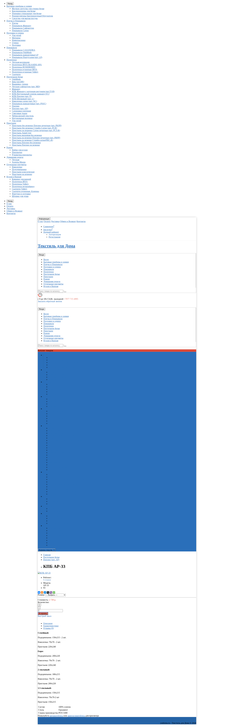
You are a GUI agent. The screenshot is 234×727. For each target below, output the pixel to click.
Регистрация (54, 237)
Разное (9, 147)
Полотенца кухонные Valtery (25, 72)
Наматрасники (18, 40)
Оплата (9, 206)
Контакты (11, 213)
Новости (80, 718)
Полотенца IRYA (20, 181)
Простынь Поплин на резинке (26, 145)
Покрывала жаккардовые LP (25, 55)
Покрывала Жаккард (21, 25)
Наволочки (17, 167)
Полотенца (11, 60)
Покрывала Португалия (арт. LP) (27, 57)
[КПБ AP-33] (44, 573)
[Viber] (51, 592)
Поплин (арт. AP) (20, 108)
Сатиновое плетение (21, 111)
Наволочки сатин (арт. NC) (24, 101)
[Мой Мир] (45, 592)
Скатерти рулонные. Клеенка (25, 191)
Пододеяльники (19, 169)
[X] (48, 592)
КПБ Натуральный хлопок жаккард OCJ (30, 94)
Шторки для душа (20, 196)
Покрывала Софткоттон (23, 28)
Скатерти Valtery (19, 189)
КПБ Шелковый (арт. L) (23, 99)
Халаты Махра (18, 162)
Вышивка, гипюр (20, 84)
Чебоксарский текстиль (23, 116)
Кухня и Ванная (13, 177)
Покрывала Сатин (20, 30)
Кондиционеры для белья (23, 11)
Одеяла (15, 43)
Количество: (43, 602)
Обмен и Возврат (14, 211)
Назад (10, 4)
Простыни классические (23, 172)
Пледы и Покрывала (15, 21)
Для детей (16, 35)
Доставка (10, 208)
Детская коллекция (20, 62)
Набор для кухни (20, 150)
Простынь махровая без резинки (27, 135)
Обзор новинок (92, 718)
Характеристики (50, 626)
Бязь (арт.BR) (18, 82)
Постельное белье (14, 77)
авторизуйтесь (56, 716)
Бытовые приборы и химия (19, 6)
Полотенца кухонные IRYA (24, 69)
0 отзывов (47, 580)
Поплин (15, 106)
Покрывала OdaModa (22, 52)
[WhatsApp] (54, 592)
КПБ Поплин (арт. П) (22, 96)
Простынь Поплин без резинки (26, 142)
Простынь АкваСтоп (21, 133)
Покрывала (11, 47)
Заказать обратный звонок (50, 301)
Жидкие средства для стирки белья (28, 8)
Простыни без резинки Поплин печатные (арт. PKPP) (36, 125)
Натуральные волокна (22, 118)
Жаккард (16, 89)
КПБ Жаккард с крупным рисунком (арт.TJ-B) (33, 91)
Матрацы (16, 38)
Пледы (15, 23)
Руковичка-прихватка (22, 155)
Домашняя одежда (14, 157)
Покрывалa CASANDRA (23, 50)
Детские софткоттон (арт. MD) (26, 86)
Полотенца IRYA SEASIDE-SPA (27, 64)
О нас (9, 203)
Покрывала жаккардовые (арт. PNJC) (29, 103)
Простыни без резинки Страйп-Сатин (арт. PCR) (34, 128)
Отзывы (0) (48, 628)
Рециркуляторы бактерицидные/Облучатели (32, 16)
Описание (48, 623)
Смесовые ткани (19, 113)
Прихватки (17, 152)
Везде (46, 259)
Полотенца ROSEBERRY (24, 67)
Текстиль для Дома (56, 245)
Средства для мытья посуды (25, 18)
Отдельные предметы (16, 164)
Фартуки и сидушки (21, 194)
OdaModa (16, 79)
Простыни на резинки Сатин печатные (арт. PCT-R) (36, 130)
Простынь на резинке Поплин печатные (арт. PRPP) (36, 138)
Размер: (41, 595)
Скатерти (16, 74)
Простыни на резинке (22, 174)
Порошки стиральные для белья (26, 13)
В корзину (43, 613)
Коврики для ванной (21, 179)
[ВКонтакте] (39, 592)
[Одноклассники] (42, 592)
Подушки (16, 45)
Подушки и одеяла (15, 33)
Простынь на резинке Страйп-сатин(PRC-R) (32, 140)
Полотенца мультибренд (23, 186)
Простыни (11, 123)
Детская (15, 160)
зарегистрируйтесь (76, 716)
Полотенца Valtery (20, 184)
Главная (47, 555)
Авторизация (55, 234)
